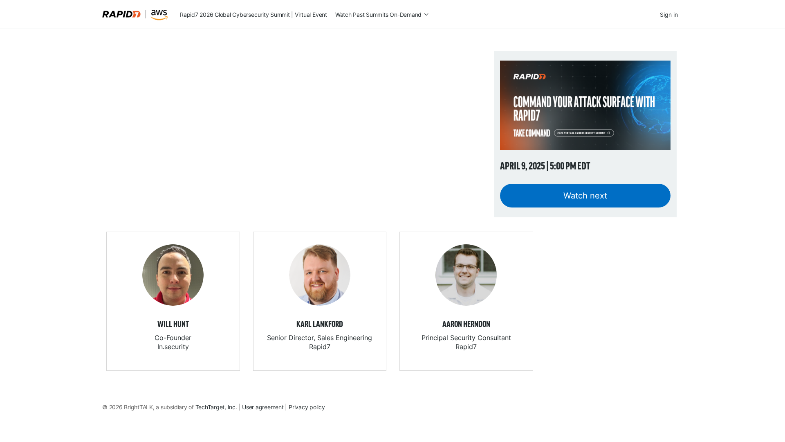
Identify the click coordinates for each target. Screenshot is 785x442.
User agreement (263, 407)
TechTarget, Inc (215, 407)
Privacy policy (307, 407)
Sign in (669, 14)
